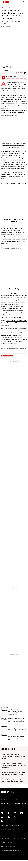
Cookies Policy (14, 825)
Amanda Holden (12, 82)
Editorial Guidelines (7, 846)
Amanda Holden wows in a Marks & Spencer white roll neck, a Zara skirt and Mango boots (13, 765)
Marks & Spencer (13, 99)
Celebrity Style (7, 7)
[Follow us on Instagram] (4, 813)
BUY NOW (14, 226)
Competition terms (6, 842)
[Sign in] (23, 2)
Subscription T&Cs (20, 803)
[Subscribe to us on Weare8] (23, 817)
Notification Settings (18, 838)
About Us (4, 799)
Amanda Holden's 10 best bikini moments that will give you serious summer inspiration (16, 713)
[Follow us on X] (17, 813)
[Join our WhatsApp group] (4, 821)
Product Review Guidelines (16, 854)
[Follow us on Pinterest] (17, 817)
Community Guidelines (8, 829)
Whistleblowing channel (9, 834)
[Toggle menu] (2, 1)
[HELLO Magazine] (6, 2)
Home (3, 5)
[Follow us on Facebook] (11, 813)
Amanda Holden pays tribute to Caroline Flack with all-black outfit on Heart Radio (14, 323)
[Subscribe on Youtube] (4, 817)
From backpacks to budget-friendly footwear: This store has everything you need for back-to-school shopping (17, 720)
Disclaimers (4, 825)
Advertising (5, 803)
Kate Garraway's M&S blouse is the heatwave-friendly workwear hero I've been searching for (17, 729)
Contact (3, 807)
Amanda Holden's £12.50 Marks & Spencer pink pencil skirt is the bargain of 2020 (13, 756)
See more (4, 707)
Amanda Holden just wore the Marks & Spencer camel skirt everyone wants (13, 781)
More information (16, 350)
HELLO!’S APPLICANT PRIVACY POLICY (11, 850)
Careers (3, 854)
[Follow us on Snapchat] (11, 817)
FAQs (16, 799)
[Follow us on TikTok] (23, 813)
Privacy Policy (5, 838)
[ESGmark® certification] (12, 792)
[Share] (25, 73)
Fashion (10, 5)
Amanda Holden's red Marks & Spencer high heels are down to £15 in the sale (13, 773)
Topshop (10, 101)
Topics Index (18, 807)
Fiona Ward (8, 66)
